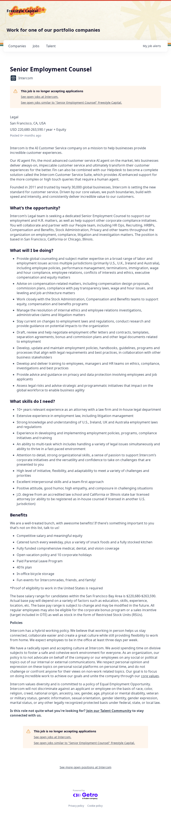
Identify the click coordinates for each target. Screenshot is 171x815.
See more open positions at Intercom (85, 767)
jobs (36, 46)
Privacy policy (76, 806)
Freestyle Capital (22, 10)
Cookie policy (95, 806)
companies (17, 46)
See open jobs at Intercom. (39, 97)
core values (150, 676)
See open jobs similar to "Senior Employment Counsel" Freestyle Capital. (71, 103)
